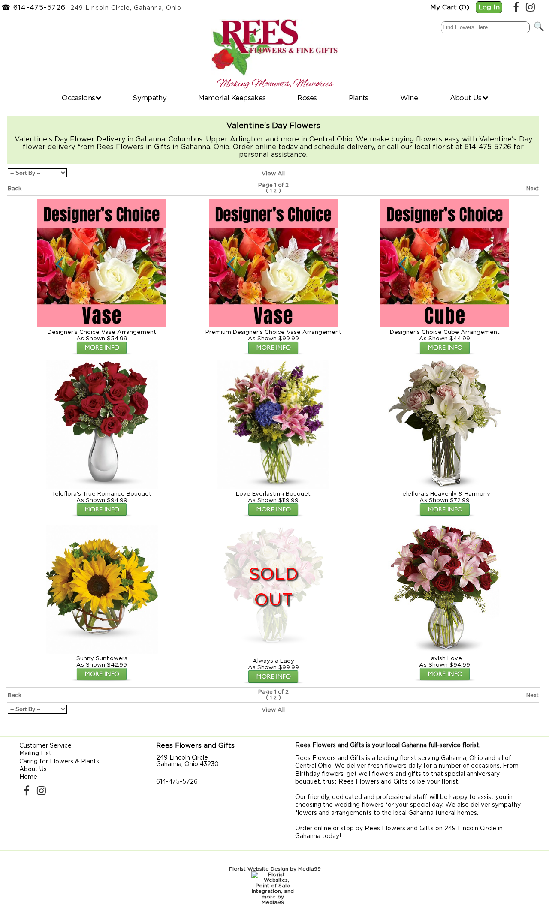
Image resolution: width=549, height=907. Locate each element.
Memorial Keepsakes (231, 98)
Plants (358, 98)
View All (273, 173)
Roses (307, 98)
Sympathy (149, 98)
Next (532, 188)
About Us (466, 98)
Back (14, 188)
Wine (409, 98)
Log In (489, 7)
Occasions (79, 98)
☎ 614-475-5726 (33, 7)
